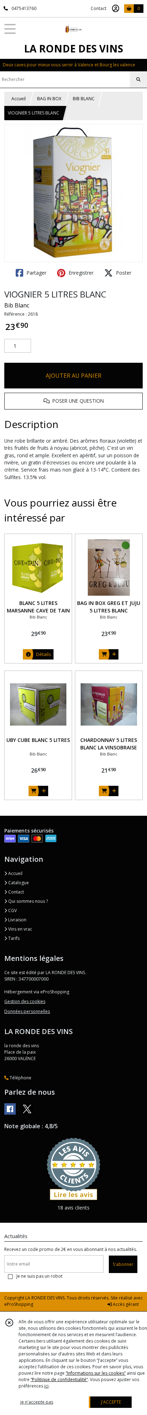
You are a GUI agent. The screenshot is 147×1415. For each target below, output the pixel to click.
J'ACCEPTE (111, 1402)
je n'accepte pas (36, 1402)
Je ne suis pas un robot (39, 1276)
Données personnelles (27, 1011)
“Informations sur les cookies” (96, 1373)
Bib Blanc (16, 305)
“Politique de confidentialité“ (59, 1379)
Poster (123, 272)
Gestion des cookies (24, 1001)
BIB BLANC (84, 99)
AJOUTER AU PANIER (73, 376)
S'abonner (123, 1264)
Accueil (18, 99)
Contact (98, 8)
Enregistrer (80, 272)
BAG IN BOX (49, 99)
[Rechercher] (138, 79)
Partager (35, 272)
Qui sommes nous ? (27, 901)
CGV (12, 910)
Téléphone (20, 1078)
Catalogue (18, 883)
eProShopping (18, 1304)
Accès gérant (125, 1304)
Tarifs (13, 938)
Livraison (16, 920)
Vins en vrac (19, 929)
